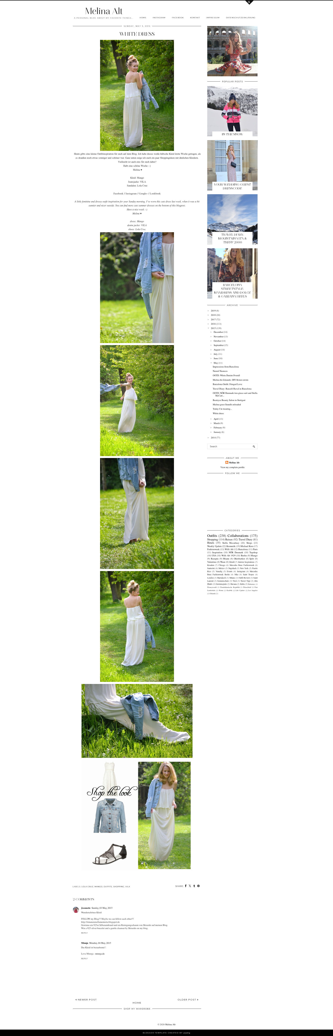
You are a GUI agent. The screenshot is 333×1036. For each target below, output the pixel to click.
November (218, 336)
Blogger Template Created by (166, 1033)
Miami (226, 558)
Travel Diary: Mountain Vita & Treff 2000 (232, 238)
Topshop (253, 552)
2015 (213, 328)
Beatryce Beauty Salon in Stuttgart (229, 400)
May (216, 362)
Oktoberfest (239, 558)
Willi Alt (229, 549)
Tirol (235, 581)
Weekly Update (214, 546)
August (217, 349)
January (217, 432)
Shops (249, 542)
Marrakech (221, 577)
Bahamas (251, 584)
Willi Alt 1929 (228, 555)
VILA (127, 886)
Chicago (222, 565)
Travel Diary (245, 539)
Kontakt (195, 17)
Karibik (229, 590)
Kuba (242, 584)
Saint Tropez (248, 574)
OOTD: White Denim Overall (226, 375)
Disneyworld (212, 587)
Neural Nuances (220, 371)
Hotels (210, 542)
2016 (213, 323)
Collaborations (238, 535)
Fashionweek (213, 549)
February (218, 427)
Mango (99, 886)
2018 (213, 314)
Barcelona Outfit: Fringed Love (227, 384)
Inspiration (217, 552)
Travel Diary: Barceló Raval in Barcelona (232, 388)
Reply (84, 933)
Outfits (108, 886)
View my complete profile (232, 467)
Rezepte (215, 558)
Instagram (159, 17)
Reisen (229, 539)
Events (229, 571)
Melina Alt (103, 11)
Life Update (240, 590)
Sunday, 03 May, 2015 (102, 907)
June (216, 358)
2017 (213, 319)
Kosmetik (231, 546)
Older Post (187, 999)
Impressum (213, 17)
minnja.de (100, 953)
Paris (255, 549)
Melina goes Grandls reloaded (227, 404)
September (219, 345)
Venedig (219, 571)
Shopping (118, 886)
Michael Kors (247, 546)
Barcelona (243, 549)
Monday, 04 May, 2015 (100, 942)
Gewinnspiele (221, 584)
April (216, 418)
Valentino (211, 561)
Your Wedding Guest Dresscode (232, 186)
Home (143, 17)
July (216, 354)
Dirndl (231, 562)
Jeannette (86, 907)
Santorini (211, 568)
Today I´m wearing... (222, 408)
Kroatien (210, 565)
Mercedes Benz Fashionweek (242, 565)
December (218, 331)
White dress (218, 413)
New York (244, 568)
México (222, 568)
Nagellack (232, 568)
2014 (213, 437)
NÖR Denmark (236, 552)
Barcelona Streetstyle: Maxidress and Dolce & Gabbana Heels (232, 290)
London (210, 577)
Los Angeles (253, 590)
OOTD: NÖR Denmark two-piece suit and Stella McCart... (235, 394)
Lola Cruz (87, 886)
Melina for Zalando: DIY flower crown (230, 379)
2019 (213, 310)
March (217, 423)
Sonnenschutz (223, 581)
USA (214, 555)
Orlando (213, 593)
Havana (233, 584)
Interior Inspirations (246, 562)
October (217, 340)
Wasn (222, 561)
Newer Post (87, 999)
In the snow (232, 134)
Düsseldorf (247, 587)
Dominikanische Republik (230, 587)
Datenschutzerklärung (241, 17)
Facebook (178, 17)
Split (251, 558)
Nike (236, 574)
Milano (232, 577)
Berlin (244, 555)
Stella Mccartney (230, 542)
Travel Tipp (245, 581)
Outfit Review (244, 577)
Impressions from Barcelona (226, 366)
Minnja (84, 942)
